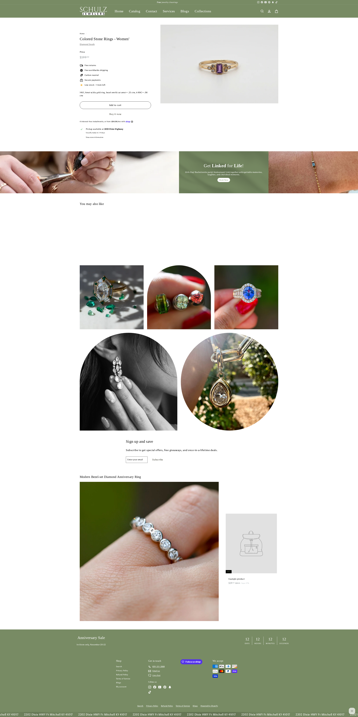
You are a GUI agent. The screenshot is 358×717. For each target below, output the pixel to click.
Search (119, 666)
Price (82, 52)
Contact (151, 11)
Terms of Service (123, 679)
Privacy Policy (122, 671)
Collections (203, 11)
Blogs (185, 11)
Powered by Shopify (209, 706)
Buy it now (115, 114)
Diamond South (87, 44)
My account (121, 687)
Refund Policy (122, 675)
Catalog (134, 11)
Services (169, 11)
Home (119, 11)
